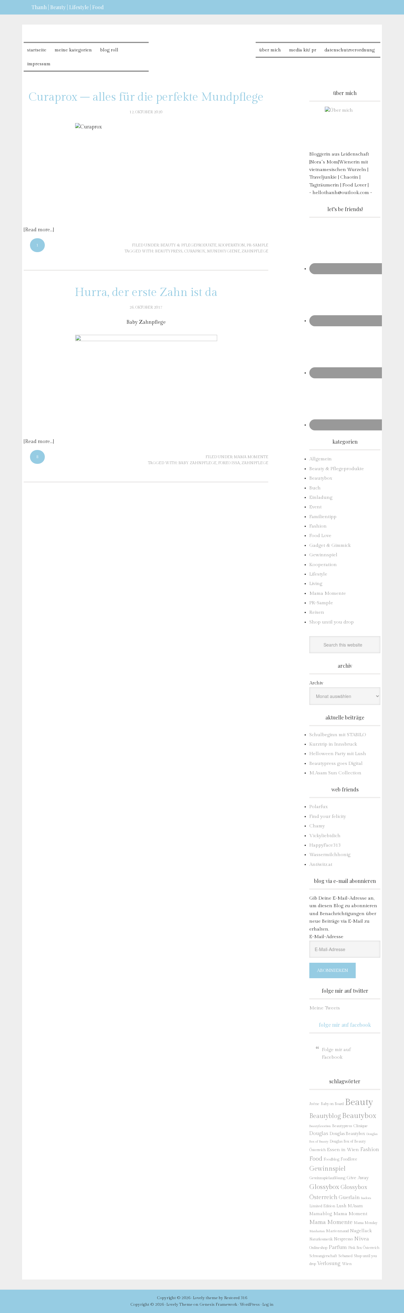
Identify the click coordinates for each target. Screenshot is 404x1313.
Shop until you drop (331, 622)
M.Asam (355, 1206)
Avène (314, 1104)
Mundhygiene (223, 251)
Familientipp (322, 516)
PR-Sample (257, 245)
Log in (268, 1304)
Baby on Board (332, 1104)
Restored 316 (235, 1297)
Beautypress (168, 251)
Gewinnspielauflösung (327, 1178)
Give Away (358, 1177)
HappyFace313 (325, 845)
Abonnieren (332, 970)
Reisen (316, 612)
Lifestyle (318, 574)
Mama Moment (350, 1213)
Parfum (338, 1247)
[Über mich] (344, 127)
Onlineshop (318, 1247)
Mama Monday (365, 1223)
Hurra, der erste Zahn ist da (146, 292)
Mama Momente (251, 457)
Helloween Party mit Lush (337, 753)
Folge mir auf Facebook (345, 1024)
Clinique (360, 1126)
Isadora (366, 1198)
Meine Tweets (324, 1008)
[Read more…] (39, 230)
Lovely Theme (179, 1304)
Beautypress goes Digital (336, 763)
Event (315, 507)
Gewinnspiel (323, 555)
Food (315, 1158)
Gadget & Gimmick (330, 545)
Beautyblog (325, 1116)
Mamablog (320, 1213)
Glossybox (324, 1187)
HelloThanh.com (202, 47)
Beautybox (320, 478)
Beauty (359, 1102)
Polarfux (318, 806)
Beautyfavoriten (320, 1126)
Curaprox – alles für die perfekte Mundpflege (146, 97)
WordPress (250, 1304)
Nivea (361, 1239)
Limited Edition (322, 1206)
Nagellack (361, 1230)
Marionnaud (337, 1231)
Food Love (320, 535)
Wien (347, 1264)
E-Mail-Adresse (326, 936)
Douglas (318, 1133)
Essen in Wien (343, 1149)
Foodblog (331, 1159)
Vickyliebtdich (325, 835)
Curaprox (194, 251)
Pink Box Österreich (363, 1248)
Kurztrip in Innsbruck (333, 744)
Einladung (320, 497)
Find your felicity (327, 816)
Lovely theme (205, 1297)
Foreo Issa (229, 463)
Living (315, 583)
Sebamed (345, 1256)
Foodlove (349, 1159)
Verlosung (329, 1264)
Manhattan (317, 1231)
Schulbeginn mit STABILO (337, 734)
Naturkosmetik (321, 1239)
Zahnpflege (254, 251)
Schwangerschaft (323, 1256)
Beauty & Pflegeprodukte (188, 245)
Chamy (317, 826)
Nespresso (343, 1239)
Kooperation (231, 245)
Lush (341, 1206)
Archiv (316, 683)
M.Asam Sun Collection (335, 773)
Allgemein (320, 459)
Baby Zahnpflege (197, 463)
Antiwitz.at (320, 864)
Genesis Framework (218, 1304)
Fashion (318, 526)
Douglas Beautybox (347, 1133)
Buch (315, 488)
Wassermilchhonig (329, 854)
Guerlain (349, 1197)
